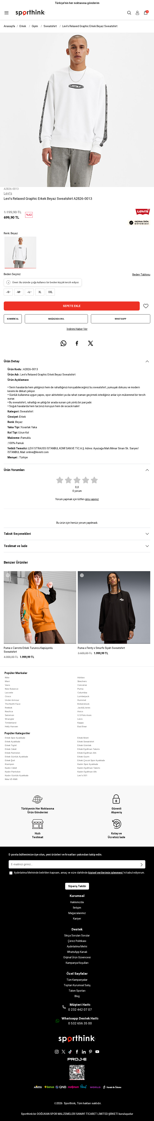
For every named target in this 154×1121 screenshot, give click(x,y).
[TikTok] (70, 1052)
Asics (80, 711)
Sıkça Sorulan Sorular (77, 935)
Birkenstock (83, 704)
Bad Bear (82, 726)
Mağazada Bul (56, 319)
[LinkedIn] (84, 1052)
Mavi (7, 681)
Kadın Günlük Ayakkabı (16, 775)
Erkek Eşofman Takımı (88, 749)
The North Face (12, 704)
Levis (79, 719)
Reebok (8, 707)
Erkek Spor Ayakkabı (15, 737)
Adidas (81, 677)
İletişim (77, 907)
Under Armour (12, 700)
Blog (77, 996)
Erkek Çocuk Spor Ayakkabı (91, 760)
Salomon (9, 715)
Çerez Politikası (77, 940)
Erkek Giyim (83, 756)
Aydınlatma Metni (77, 946)
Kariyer (77, 918)
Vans (7, 685)
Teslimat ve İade (15, 546)
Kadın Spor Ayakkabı (87, 764)
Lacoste (9, 692)
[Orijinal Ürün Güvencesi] (139, 222)
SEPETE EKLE (72, 306)
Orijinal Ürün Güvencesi (77, 957)
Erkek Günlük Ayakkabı (16, 756)
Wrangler (9, 719)
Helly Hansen (11, 726)
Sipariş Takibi (77, 886)
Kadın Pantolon (12, 771)
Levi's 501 (82, 775)
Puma (80, 689)
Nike (7, 677)
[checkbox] (10, 873)
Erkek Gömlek (84, 745)
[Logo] (30, 13)
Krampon (9, 764)
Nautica (9, 711)
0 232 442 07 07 (80, 1009)
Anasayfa (9, 26)
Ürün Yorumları (14, 470)
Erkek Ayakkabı (12, 741)
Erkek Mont (83, 737)
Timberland (10, 722)
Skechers (82, 681)
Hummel (81, 700)
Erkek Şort (10, 760)
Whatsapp (120, 319)
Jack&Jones (83, 707)
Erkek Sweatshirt (85, 741)
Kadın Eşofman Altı (87, 771)
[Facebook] (77, 1052)
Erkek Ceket (11, 749)
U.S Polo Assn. (84, 715)
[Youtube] (97, 1052)
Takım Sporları (77, 990)
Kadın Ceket (11, 768)
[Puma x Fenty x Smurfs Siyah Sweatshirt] (114, 649)
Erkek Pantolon (12, 753)
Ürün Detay (11, 361)
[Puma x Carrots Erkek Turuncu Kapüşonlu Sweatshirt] (40, 651)
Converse (82, 685)
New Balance (11, 689)
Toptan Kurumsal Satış (77, 985)
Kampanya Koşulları (77, 962)
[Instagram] (57, 1052)
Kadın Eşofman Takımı (88, 768)
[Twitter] (63, 1052)
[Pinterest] (90, 1052)
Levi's (8, 193)
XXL (50, 292)
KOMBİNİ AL (13, 319)
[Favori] (145, 306)
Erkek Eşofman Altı (86, 753)
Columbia (82, 692)
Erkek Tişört (11, 745)
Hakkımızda (77, 902)
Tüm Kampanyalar (77, 979)
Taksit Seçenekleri (17, 534)
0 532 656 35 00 (80, 1023)
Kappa (80, 722)
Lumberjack (83, 696)
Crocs (8, 696)
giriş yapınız (92, 499)
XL (39, 292)
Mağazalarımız (77, 913)
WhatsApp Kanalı (77, 951)
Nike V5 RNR (11, 779)
